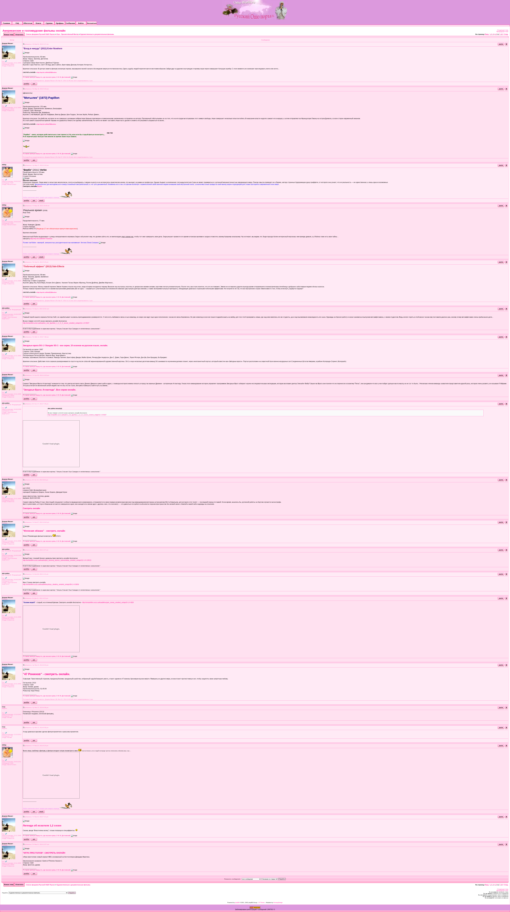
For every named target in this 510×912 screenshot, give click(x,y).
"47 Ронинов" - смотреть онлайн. (46, 674)
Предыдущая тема (502, 31)
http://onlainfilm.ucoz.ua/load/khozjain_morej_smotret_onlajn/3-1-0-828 (108, 602)
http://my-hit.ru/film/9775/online (41, 239)
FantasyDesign (278, 902)
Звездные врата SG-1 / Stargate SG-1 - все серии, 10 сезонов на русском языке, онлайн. (65, 345)
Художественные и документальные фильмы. (97, 34)
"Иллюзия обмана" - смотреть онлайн (44, 531)
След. (506, 34)
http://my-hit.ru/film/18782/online (47, 72)
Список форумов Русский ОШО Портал (40, 34)
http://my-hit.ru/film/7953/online (46, 124)
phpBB (237, 902)
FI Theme (262, 902)
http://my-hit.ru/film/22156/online (47, 292)
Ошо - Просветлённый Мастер (68, 34)
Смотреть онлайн (31, 508)
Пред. (487, 34)
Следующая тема (502, 30)
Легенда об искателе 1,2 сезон (42, 825)
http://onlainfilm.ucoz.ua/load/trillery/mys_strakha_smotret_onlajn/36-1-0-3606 (51, 584)
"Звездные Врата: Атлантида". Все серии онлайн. (49, 390)
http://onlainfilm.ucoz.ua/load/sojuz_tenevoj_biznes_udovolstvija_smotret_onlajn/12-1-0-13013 (57, 560)
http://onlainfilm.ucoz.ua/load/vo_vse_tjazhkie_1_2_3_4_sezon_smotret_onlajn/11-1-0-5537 (56, 323)
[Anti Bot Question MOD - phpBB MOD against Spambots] (255, 908)
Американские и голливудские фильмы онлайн (34, 30)
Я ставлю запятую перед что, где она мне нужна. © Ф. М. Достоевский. (47, 77)
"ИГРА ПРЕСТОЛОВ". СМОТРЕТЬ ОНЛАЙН (44, 853)
